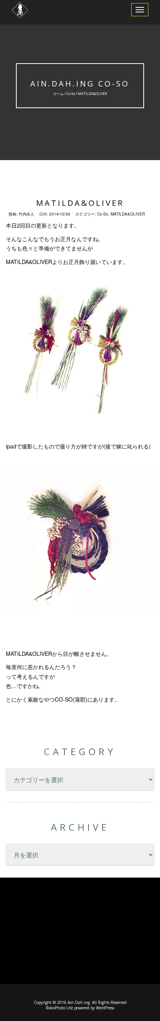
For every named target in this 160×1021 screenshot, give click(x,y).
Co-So (70, 93)
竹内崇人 (26, 214)
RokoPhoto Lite (59, 1008)
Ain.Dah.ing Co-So (80, 83)
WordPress (105, 1008)
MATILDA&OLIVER (80, 203)
